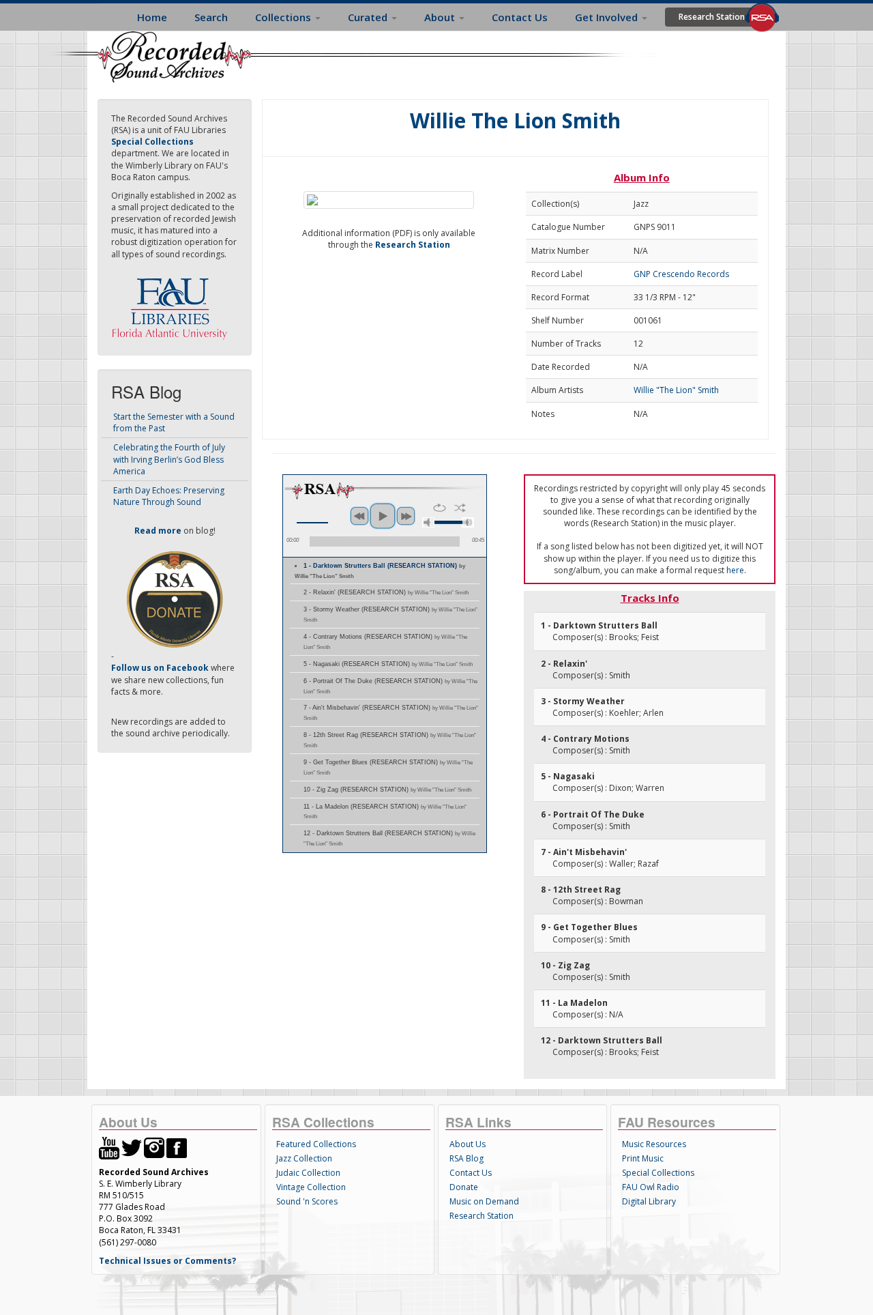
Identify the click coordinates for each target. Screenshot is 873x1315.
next (405, 515)
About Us (467, 1144)
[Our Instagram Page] (154, 1147)
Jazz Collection (304, 1158)
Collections (284, 17)
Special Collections (658, 1173)
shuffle (460, 508)
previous (359, 515)
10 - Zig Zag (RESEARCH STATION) (387, 789)
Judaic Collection (308, 1173)
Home (152, 17)
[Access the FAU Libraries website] (172, 303)
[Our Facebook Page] (176, 1147)
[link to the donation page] (174, 599)
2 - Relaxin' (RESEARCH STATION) (386, 592)
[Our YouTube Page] (109, 1147)
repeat (439, 508)
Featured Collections (316, 1144)
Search (211, 17)
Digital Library (649, 1201)
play (382, 516)
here (735, 570)
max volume (468, 522)
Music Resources (654, 1144)
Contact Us (520, 17)
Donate (463, 1187)
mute (428, 522)
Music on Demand (484, 1201)
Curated (369, 17)
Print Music (643, 1158)
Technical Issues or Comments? (167, 1261)
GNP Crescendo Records (681, 274)
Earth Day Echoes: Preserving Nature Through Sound (168, 496)
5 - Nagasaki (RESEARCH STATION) (388, 664)
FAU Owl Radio (650, 1187)
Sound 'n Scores (307, 1201)
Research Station (712, 17)
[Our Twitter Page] (131, 1147)
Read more (157, 530)
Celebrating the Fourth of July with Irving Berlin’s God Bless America (169, 459)
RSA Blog (466, 1158)
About (441, 17)
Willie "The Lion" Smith (676, 390)
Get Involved (607, 17)
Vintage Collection (311, 1187)
